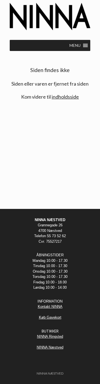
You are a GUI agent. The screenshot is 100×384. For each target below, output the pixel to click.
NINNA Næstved (50, 347)
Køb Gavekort (50, 317)
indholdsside (65, 97)
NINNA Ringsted (50, 336)
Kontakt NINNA (50, 306)
